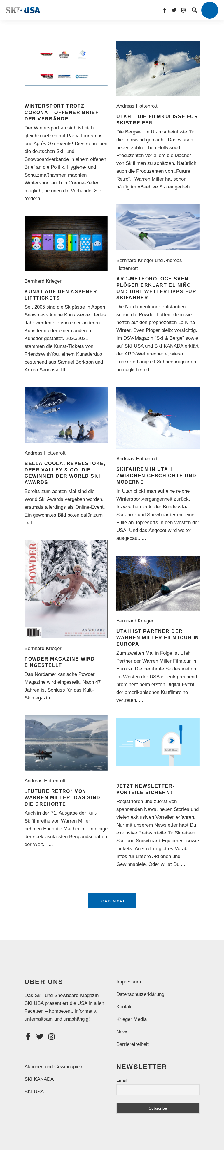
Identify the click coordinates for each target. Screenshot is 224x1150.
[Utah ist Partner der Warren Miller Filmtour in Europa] (158, 583)
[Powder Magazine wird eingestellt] (66, 589)
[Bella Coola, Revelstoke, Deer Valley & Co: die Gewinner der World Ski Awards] (66, 415)
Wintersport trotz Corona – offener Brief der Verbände (61, 112)
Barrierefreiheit (132, 1044)
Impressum (128, 982)
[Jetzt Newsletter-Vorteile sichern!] (158, 742)
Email (121, 1080)
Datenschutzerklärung (140, 994)
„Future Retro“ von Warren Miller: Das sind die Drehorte (62, 798)
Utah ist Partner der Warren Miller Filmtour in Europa (157, 638)
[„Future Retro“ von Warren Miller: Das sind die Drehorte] (66, 743)
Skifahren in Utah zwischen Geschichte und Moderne (156, 476)
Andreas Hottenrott (138, 106)
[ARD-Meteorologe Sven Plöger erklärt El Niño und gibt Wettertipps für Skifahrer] (158, 227)
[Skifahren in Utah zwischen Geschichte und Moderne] (158, 418)
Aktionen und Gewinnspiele (53, 1066)
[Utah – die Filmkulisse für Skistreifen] (158, 68)
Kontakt (124, 1007)
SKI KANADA (39, 1079)
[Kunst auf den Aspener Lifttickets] (66, 243)
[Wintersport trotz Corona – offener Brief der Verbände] (66, 63)
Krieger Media (131, 1019)
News (122, 1032)
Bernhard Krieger (44, 281)
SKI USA (34, 1091)
